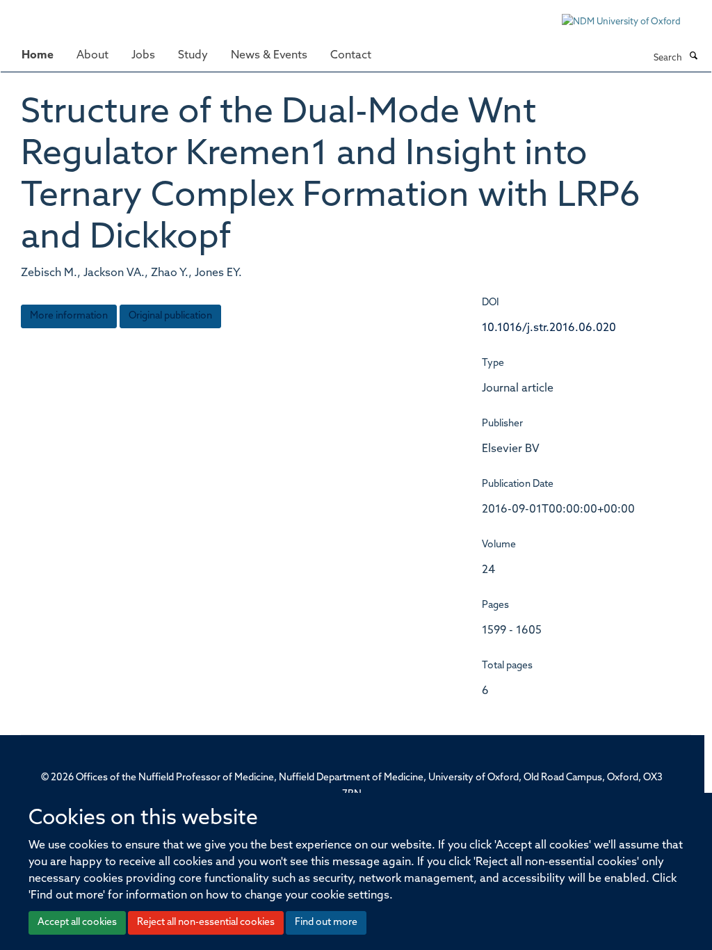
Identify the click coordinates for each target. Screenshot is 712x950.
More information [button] (69, 316)
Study (193, 55)
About (92, 55)
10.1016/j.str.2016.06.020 (549, 328)
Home (38, 55)
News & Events (269, 55)
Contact (350, 55)
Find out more (326, 922)
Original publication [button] (170, 316)
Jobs (143, 55)
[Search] (693, 57)
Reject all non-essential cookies (206, 922)
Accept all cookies (77, 922)
